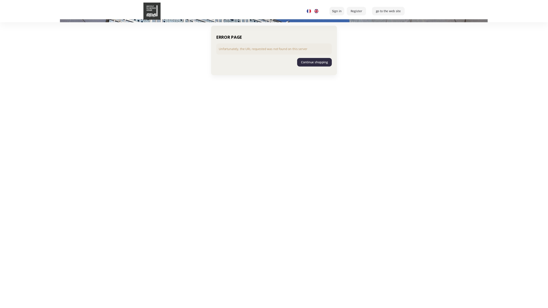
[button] (388, 11)
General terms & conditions (385, 301)
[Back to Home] (156, 11)
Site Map (316, 301)
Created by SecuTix (183, 301)
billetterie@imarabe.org (344, 301)
